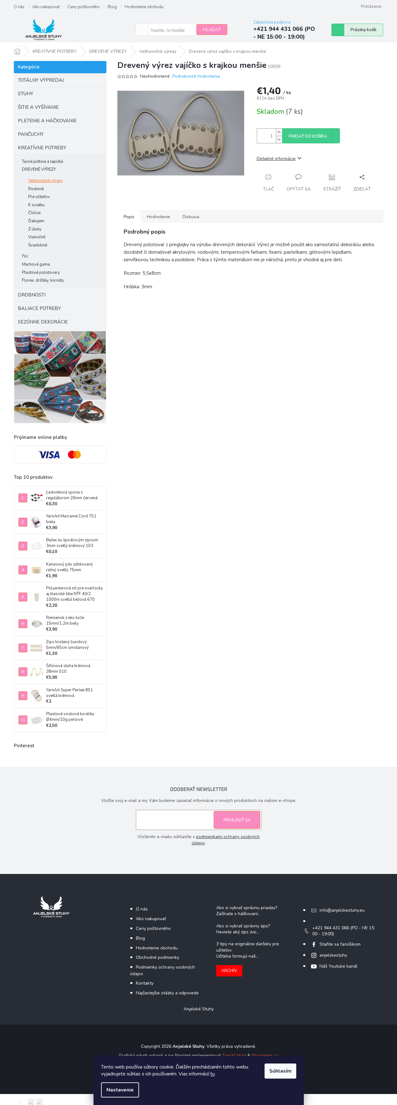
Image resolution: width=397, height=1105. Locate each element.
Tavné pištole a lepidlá (42, 161)
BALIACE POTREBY (39, 308)
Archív (229, 971)
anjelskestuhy (333, 955)
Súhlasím (280, 1071)
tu (212, 1073)
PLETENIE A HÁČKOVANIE (47, 121)
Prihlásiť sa (236, 819)
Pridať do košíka (308, 136)
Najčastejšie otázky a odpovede (167, 993)
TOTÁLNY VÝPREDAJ (41, 80)
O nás (19, 7)
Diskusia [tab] (191, 217)
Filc (25, 256)
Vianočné (36, 237)
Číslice (34, 213)
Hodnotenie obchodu (144, 7)
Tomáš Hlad (234, 1055)
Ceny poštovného (83, 7)
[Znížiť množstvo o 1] (279, 139)
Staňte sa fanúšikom (340, 944)
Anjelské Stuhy (199, 1009)
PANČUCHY (31, 134)
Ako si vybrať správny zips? (243, 926)
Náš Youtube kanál (338, 966)
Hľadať (212, 30)
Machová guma (36, 264)
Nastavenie (120, 1089)
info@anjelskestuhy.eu (342, 910)
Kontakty (144, 983)
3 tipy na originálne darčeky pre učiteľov (247, 947)
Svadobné (37, 245)
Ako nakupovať (46, 7)
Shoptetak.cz (264, 1055)
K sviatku (36, 205)
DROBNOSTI (32, 295)
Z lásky (34, 229)
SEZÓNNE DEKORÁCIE (43, 322)
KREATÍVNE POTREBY (42, 148)
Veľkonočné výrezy (45, 181)
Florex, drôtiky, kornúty (43, 280)
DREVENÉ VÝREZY (39, 169)
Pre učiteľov (39, 197)
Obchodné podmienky (157, 957)
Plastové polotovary (41, 272)
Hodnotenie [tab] (158, 217)
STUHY (25, 94)
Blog (112, 7)
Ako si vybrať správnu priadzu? (246, 908)
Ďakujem (36, 221)
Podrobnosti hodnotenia (196, 76)
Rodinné (36, 189)
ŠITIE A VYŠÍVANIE (38, 107)
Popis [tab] (129, 217)
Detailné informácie (276, 159)
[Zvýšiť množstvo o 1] (279, 132)
